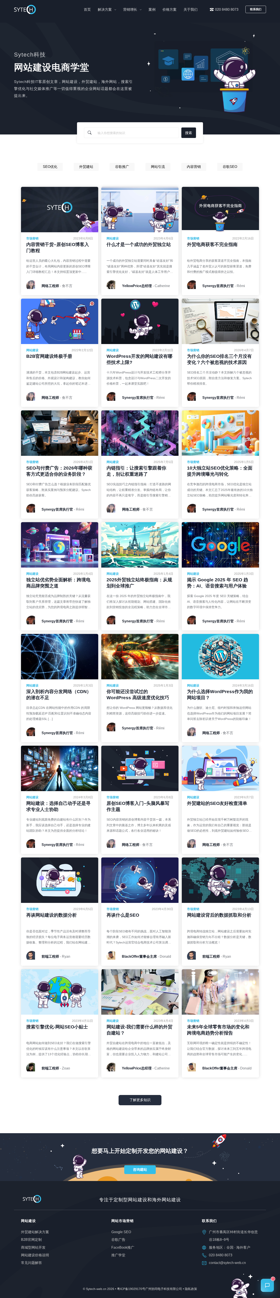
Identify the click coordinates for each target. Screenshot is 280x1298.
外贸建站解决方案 (35, 1232)
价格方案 (170, 9)
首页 (87, 9)
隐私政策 (191, 1289)
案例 (152, 9)
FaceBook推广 (122, 1247)
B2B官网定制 (31, 1239)
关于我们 (191, 9)
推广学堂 (118, 1255)
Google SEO (121, 1232)
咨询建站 (140, 1169)
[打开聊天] (267, 1285)
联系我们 (255, 9)
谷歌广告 (118, 1239)
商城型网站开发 (33, 1247)
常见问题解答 (31, 1263)
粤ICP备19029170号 (131, 1289)
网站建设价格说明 (35, 1255)
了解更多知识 (140, 1100)
